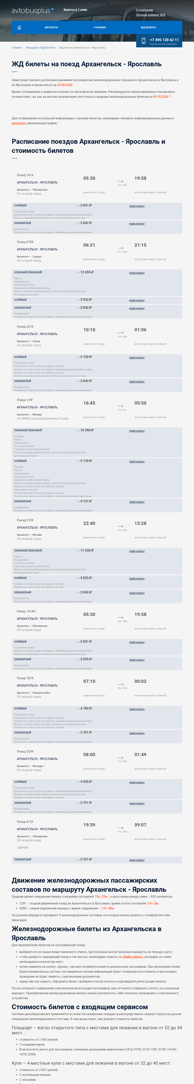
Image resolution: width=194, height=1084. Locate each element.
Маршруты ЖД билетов (40, 47)
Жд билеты (148, 27)
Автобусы (51, 27)
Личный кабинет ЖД (150, 15)
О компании (144, 10)
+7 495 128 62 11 (164, 40)
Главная (17, 47)
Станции (100, 27)
